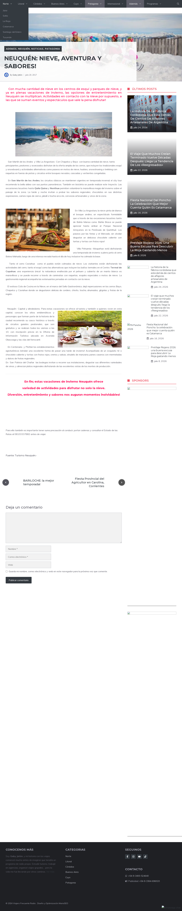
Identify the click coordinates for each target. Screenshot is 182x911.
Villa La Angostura (45, 161)
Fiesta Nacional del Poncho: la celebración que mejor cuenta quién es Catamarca (151, 203)
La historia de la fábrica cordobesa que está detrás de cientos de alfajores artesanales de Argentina (163, 274)
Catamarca (8, 26)
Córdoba (37, 3)
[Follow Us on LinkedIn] (139, 856)
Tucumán (7, 37)
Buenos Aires (57, 3)
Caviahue (30, 263)
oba (72, 866)
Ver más (50, 871)
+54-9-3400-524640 (138, 875)
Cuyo (76, 3)
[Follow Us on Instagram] (133, 856)
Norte (6, 3)
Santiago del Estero (12, 32)
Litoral (21, 3)
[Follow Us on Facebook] (127, 856)
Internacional (113, 3)
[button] (178, 4)
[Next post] (121, 482)
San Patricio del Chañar (22, 362)
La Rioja (6, 21)
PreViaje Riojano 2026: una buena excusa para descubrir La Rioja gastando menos (151, 246)
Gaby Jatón (17, 75)
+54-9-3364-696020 (149, 881)
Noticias (37, 48)
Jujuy (5, 10)
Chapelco (65, 161)
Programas (152, 3)
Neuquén (24, 48)
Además (133, 3)
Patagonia (93, 3)
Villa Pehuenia (84, 248)
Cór (67, 866)
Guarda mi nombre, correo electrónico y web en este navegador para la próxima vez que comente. (58, 571)
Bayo (75, 161)
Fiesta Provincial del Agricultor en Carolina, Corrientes (88, 482)
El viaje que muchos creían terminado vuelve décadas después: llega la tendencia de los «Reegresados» (162, 303)
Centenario (16, 346)
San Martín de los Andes (20, 161)
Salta (5, 15)
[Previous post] (5, 482)
